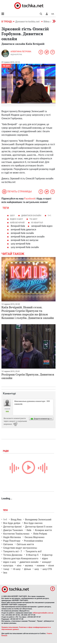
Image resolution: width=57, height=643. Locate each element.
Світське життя (25, 544)
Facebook (29, 198)
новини (41, 565)
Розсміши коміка (33, 540)
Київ (29, 530)
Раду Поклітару (11, 540)
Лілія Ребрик (40, 533)
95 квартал (37, 222)
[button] (47, 13)
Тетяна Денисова (12, 555)
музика (29, 565)
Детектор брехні (12, 526)
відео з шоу (16, 219)
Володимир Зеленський (38, 519)
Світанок (8, 544)
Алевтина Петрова (21, 51)
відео (45, 558)
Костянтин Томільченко (16, 533)
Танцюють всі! (34, 551)
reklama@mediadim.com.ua (43, 613)
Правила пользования (9, 627)
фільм (27, 569)
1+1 (49, 215)
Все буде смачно (33, 523)
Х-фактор (47, 555)
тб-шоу (33, 219)
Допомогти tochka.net (27, 21)
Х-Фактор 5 (32, 555)
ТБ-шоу (6, 66)
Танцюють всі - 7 (12, 551)
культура (8, 565)
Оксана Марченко (34, 537)
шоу (12, 215)
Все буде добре (11, 523)
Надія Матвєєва (12, 537)
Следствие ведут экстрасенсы (20, 547)
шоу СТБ (47, 569)
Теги (5, 510)
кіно (19, 565)
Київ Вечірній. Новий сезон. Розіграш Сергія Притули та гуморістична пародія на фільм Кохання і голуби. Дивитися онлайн (27, 312)
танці (6, 569)
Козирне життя (43, 530)
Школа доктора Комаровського (20, 558)
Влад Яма (16, 519)
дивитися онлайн (31, 215)
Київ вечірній (17, 222)
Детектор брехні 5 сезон (38, 526)
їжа (5, 572)
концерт (46, 562)
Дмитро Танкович (13, 530)
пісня (51, 565)
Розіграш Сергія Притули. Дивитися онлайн (27, 376)
